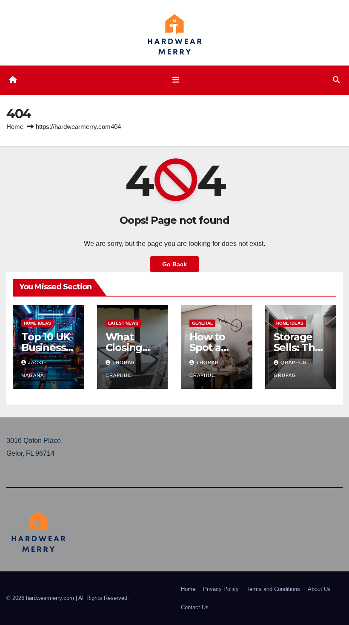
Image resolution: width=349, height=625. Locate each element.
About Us (319, 589)
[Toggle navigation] (176, 80)
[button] (336, 79)
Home (14, 126)
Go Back (174, 264)
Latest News (123, 323)
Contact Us (195, 607)
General (202, 323)
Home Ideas (37, 323)
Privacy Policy (221, 589)
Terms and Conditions (273, 589)
